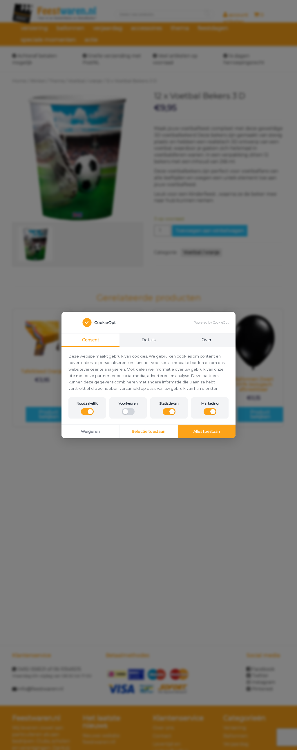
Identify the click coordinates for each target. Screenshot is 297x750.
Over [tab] (206, 339)
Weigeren (90, 431)
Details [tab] (148, 339)
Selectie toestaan (148, 431)
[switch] (87, 411)
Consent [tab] (90, 339)
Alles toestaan (206, 431)
